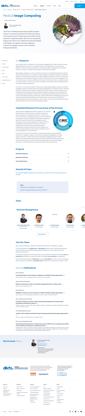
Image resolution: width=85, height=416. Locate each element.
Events (58, 388)
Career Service (46, 399)
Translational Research (34, 392)
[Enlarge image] (63, 121)
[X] (78, 411)
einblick (58, 397)
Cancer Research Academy (48, 400)
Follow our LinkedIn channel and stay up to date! (33, 190)
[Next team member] (83, 207)
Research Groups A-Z (21, 388)
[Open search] (83, 1)
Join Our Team (5, 77)
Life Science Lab (46, 402)
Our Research (5, 60)
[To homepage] (10, 5)
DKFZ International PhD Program (38, 250)
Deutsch (67, 1)
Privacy (9, 411)
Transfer (32, 384)
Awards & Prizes (5, 67)
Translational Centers (21, 395)
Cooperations (32, 402)
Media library (59, 402)
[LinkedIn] (72, 411)
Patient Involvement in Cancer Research (34, 395)
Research (19, 384)
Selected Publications (6, 80)
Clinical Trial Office (33, 388)
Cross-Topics (19, 390)
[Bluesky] (75, 411)
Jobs (44, 387)
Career (45, 384)
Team (5, 73)
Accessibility (16, 411)
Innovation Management (34, 387)
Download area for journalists (60, 400)
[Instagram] (70, 411)
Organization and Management (6, 391)
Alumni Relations (46, 404)
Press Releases (60, 387)
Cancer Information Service (35, 390)
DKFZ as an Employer (47, 388)
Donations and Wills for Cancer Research (7, 394)
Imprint (4, 411)
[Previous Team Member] (80, 207)
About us (5, 384)
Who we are (5, 387)
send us (55, 254)
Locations (5, 388)
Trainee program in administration (47, 394)
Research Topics (20, 387)
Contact (71, 1)
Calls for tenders (60, 393)
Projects (5, 64)
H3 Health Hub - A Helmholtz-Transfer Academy (34, 399)
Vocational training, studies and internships (48, 391)
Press (76, 1)
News (5, 70)
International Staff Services (48, 397)
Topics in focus (59, 395)
